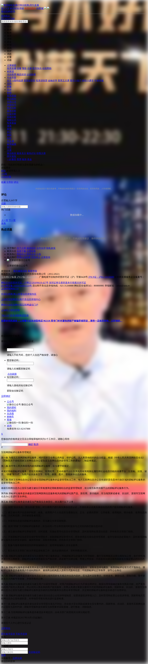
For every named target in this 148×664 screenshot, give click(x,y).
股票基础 (11, 95)
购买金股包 (30, 8)
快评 (9, 89)
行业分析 (11, 114)
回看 (19, 68)
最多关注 (21, 153)
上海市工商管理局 (10, 310)
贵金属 (10, 141)
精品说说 (21, 74)
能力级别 (11, 98)
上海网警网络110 (9, 288)
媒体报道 (31, 248)
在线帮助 (46, 68)
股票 (19, 159)
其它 (9, 147)
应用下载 (21, 251)
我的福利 (11, 410)
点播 (29, 68)
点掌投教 (31, 251)
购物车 (10, 416)
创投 (9, 138)
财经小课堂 (88, 80)
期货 (9, 129)
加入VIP (5, 8)
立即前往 (5, 628)
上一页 (4, 220)
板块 (24, 159)
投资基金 (11, 123)
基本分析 (11, 111)
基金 (29, 159)
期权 (9, 135)
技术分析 (11, 108)
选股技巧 (11, 105)
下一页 (12, 220)
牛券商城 (98, 80)
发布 (3, 223)
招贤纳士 (35, 257)
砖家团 (10, 71)
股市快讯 (37, 68)
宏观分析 (11, 117)
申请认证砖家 (24, 257)
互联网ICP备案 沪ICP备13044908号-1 (20, 277)
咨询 (9, 425)
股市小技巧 (76, 80)
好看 (9, 86)
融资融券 (11, 144)
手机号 (4, 646)
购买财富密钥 (17, 8)
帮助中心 (21, 254)
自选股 (10, 413)
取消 (36, 444)
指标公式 (11, 120)
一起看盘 (11, 159)
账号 (3, 637)
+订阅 (4, 174)
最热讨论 (31, 153)
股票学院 (32, 271)
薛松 (3, 171)
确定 (30, 444)
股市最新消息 (20, 271)
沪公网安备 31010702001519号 (16, 285)
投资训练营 (41, 80)
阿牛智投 (11, 156)
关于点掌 (21, 248)
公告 (38, 254)
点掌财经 (11, 65)
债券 (9, 126)
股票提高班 (29, 80)
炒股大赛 (41, 153)
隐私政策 (51, 248)
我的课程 (11, 407)
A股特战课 (17, 80)
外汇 (9, 132)
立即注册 (17, 658)
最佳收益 (11, 153)
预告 (24, 68)
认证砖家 (31, 74)
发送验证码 (34, 652)
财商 (9, 92)
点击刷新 (12, 374)
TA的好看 (6, 177)
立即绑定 (5, 396)
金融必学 (52, 80)
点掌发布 (45, 257)
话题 (9, 83)
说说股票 (11, 74)
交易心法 (11, 101)
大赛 (9, 150)
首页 (9, 80)
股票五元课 (63, 80)
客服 (9, 419)
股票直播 (11, 68)
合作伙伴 (41, 248)
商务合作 (31, 254)
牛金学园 (11, 77)
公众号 (10, 401)
